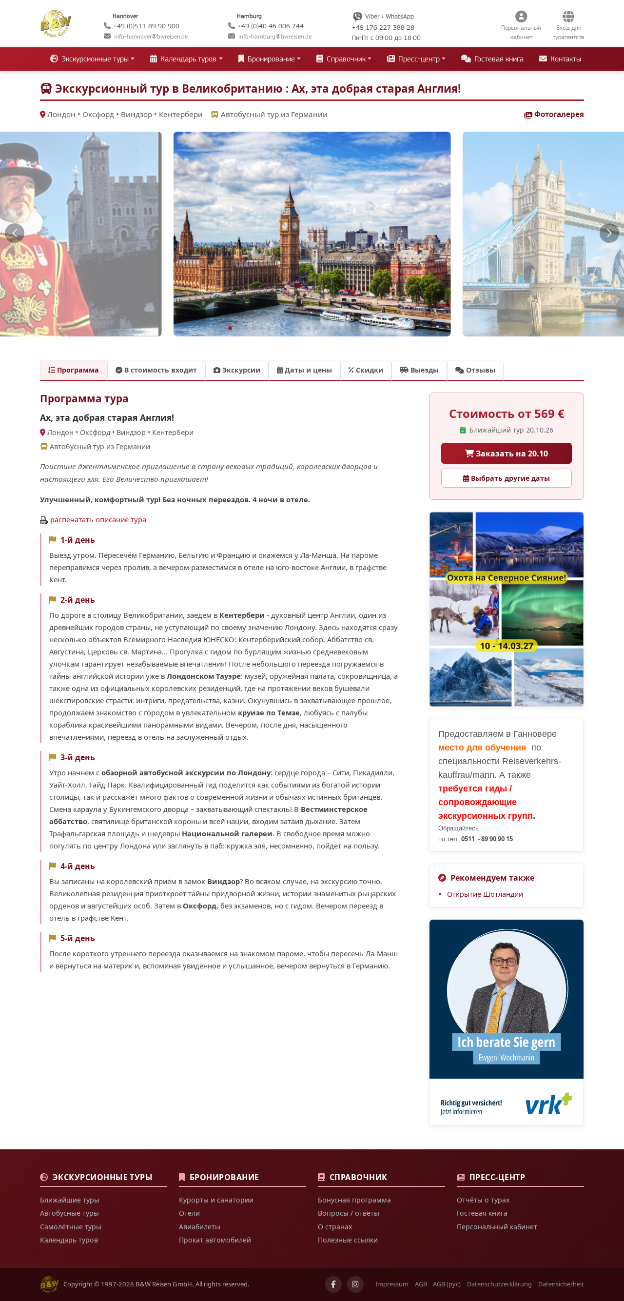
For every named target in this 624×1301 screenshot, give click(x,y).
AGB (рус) (447, 1284)
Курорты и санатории (216, 1199)
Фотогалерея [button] (559, 114)
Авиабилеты (199, 1226)
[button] (14, 233)
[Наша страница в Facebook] (333, 1284)
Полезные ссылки (348, 1239)
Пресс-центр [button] (418, 59)
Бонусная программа (354, 1199)
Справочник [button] (345, 59)
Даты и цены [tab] (307, 370)
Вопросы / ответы (348, 1213)
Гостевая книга (498, 59)
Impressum (392, 1284)
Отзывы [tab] (479, 370)
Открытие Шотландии (485, 894)
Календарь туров (69, 1239)
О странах (335, 1226)
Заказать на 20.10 (511, 453)
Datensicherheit (561, 1284)
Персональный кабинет (497, 1226)
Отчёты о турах (483, 1199)
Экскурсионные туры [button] (94, 59)
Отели (189, 1213)
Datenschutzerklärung (499, 1284)
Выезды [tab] (424, 370)
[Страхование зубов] (506, 1022)
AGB (421, 1284)
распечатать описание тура (98, 519)
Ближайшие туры (69, 1199)
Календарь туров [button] (187, 59)
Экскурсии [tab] (240, 370)
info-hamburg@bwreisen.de (275, 36)
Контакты (564, 59)
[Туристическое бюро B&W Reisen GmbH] (56, 22)
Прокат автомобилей (215, 1239)
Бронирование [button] (270, 59)
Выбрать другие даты (509, 478)
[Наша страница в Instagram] (355, 1284)
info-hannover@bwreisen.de (151, 36)
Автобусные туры (69, 1213)
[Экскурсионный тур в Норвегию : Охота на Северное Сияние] (506, 609)
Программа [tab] (77, 370)
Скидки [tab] (368, 370)
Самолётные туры (70, 1226)
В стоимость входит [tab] (159, 370)
